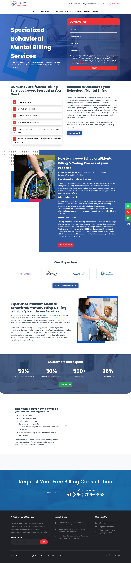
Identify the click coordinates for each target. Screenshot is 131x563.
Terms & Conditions (48, 556)
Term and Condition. (85, 63)
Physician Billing (44, 11)
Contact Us (73, 133)
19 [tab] (92, 282)
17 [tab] (85, 282)
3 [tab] (42, 282)
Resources (78, 11)
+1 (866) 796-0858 (114, 4)
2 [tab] (39, 282)
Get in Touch (64, 245)
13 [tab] (73, 282)
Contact (95, 11)
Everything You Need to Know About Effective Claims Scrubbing (72, 524)
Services (54, 11)
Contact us (66, 384)
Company (87, 11)
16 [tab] (82, 282)
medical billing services (51, 315)
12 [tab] (70, 282)
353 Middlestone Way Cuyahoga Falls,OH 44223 (108, 531)
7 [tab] (55, 282)
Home (35, 11)
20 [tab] (95, 282)
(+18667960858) (77, 60)
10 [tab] (64, 282)
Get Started (51, 492)
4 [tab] (46, 282)
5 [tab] (49, 282)
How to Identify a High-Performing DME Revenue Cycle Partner (73, 530)
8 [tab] (58, 282)
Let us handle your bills (64, 285)
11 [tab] (67, 282)
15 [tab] (79, 282)
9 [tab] (61, 282)
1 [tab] (36, 282)
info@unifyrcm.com (106, 527)
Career (62, 556)
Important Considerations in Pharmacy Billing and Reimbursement (74, 537)
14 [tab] (76, 282)
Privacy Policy (33, 556)
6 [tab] (52, 282)
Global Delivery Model (66, 11)
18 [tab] (89, 282)
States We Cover (17, 556)
